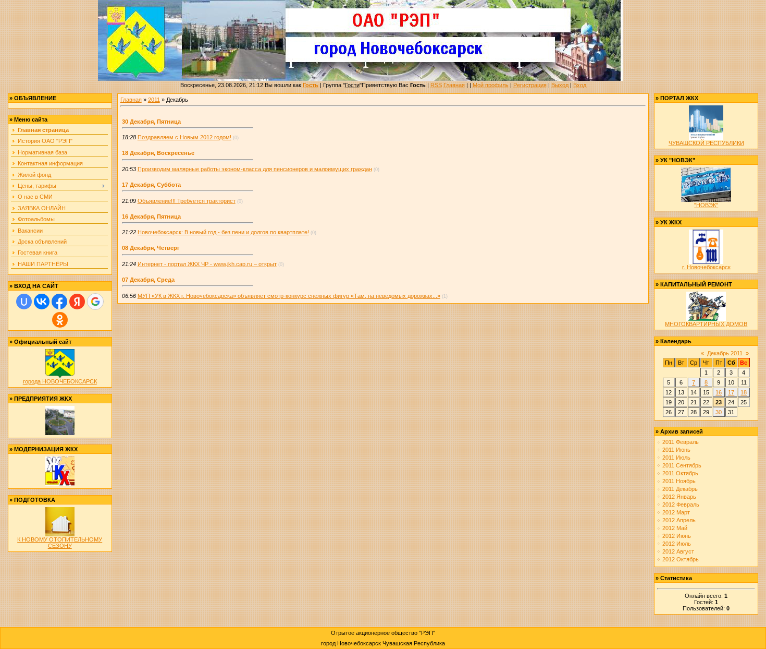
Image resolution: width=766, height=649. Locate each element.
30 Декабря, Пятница (151, 121)
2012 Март (676, 512)
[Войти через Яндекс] (77, 301)
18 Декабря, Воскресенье (158, 153)
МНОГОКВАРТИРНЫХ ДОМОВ (706, 324)
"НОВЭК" (706, 205)
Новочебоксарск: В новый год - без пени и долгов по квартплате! (223, 232)
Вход (579, 85)
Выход (560, 85)
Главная (454, 85)
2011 (154, 100)
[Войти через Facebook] (59, 301)
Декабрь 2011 (725, 353)
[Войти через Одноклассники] (60, 320)
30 (718, 412)
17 (731, 392)
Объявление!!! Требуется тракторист (187, 201)
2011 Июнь (676, 450)
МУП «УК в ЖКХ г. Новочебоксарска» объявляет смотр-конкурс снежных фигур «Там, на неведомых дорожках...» (289, 296)
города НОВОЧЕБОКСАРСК (60, 381)
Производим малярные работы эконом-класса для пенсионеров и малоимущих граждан (255, 169)
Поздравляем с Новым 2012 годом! (184, 137)
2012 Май (674, 528)
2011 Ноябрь (679, 481)
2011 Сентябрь (681, 465)
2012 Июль (676, 543)
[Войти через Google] (95, 301)
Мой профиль (491, 85)
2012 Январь (679, 497)
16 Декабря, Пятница (151, 216)
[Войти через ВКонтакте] (42, 301)
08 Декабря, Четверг (151, 248)
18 (743, 392)
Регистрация (530, 85)
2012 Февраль (680, 504)
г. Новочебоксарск (706, 267)
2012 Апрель (679, 520)
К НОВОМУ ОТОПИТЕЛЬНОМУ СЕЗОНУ (59, 542)
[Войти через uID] (24, 301)
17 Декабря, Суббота (151, 185)
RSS (436, 85)
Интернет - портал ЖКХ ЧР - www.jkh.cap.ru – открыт (207, 264)
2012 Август (678, 551)
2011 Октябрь (680, 473)
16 (718, 392)
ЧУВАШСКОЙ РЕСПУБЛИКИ (706, 143)
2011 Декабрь (680, 489)
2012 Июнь (676, 536)
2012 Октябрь (680, 559)
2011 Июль (676, 457)
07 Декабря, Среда (148, 280)
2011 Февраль (680, 442)
